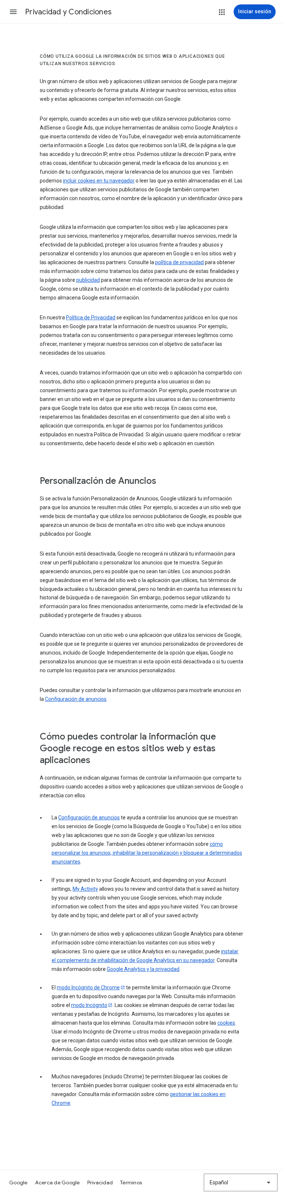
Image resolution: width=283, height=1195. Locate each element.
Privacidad (100, 1182)
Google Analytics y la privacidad (143, 969)
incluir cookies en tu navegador (98, 181)
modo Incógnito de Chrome (88, 987)
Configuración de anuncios (75, 699)
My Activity (85, 889)
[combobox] (240, 1182)
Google (18, 1182)
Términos (131, 1182)
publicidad (88, 280)
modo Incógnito (89, 1005)
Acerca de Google (57, 1182)
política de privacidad (179, 262)
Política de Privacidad (90, 317)
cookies (226, 1023)
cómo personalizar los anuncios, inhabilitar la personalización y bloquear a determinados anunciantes (147, 853)
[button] (13, 12)
